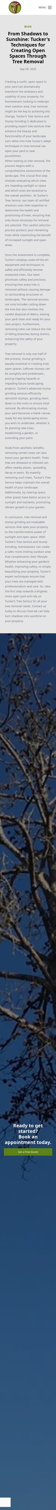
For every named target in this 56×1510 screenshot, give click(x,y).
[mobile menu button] (50, 7)
